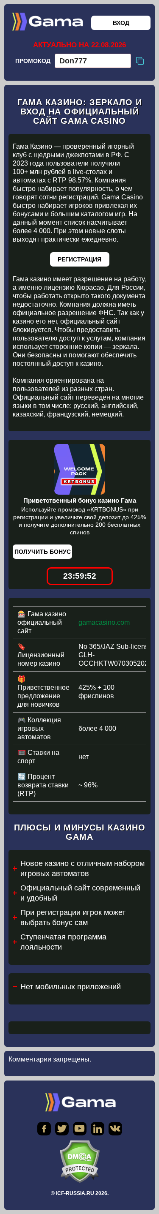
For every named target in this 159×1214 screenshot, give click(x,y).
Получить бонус (42, 551)
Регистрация (79, 259)
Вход (121, 22)
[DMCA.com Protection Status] (79, 1161)
